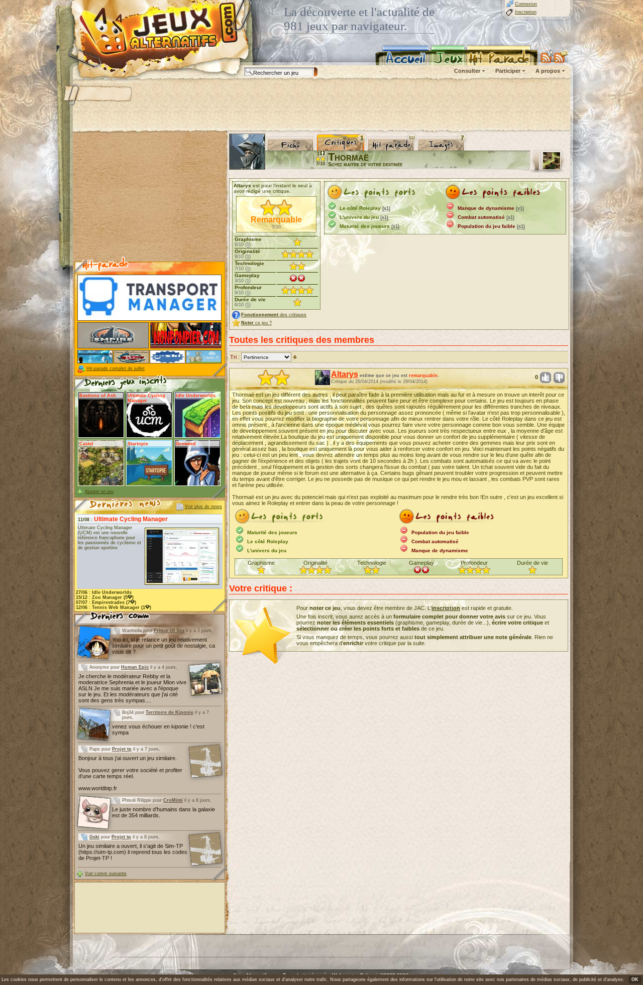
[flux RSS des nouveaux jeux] (547, 56)
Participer (507, 71)
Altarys (344, 374)
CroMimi (173, 800)
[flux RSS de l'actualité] (561, 56)
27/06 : (104, 592)
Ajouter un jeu (99, 491)
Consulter (467, 71)
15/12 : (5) (105, 597)
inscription (446, 608)
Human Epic (135, 667)
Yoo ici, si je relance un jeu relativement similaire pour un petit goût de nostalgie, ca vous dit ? (163, 646)
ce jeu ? (256, 322)
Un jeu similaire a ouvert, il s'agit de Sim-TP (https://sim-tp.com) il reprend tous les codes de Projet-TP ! (132, 852)
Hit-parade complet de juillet (115, 368)
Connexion (526, 4)
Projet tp (122, 749)
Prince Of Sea (169, 630)
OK (634, 979)
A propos (547, 71)
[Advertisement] (321, 105)
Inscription (526, 12)
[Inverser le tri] (295, 357)
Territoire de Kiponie (169, 712)
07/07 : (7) (106, 602)
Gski (94, 836)
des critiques (273, 314)
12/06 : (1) (113, 607)
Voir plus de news (203, 506)
